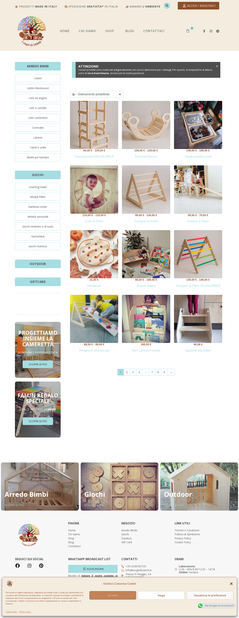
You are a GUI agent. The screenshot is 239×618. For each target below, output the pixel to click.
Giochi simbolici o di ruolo (37, 226)
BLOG (129, 31)
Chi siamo (87, 31)
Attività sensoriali (38, 216)
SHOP (109, 31)
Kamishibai (37, 236)
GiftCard (38, 282)
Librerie (37, 137)
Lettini (38, 78)
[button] (231, 584)
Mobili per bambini (38, 157)
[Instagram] (210, 31)
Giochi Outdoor (38, 246)
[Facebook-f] (204, 31)
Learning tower (38, 187)
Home (65, 31)
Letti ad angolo (38, 98)
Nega (161, 595)
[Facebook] (17, 565)
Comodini (38, 127)
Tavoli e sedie (38, 147)
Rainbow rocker (37, 206)
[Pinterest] (217, 31)
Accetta (113, 595)
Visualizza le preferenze (210, 595)
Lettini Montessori (38, 88)
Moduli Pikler (38, 197)
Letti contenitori (37, 118)
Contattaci (153, 31)
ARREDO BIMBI (38, 66)
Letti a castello (38, 108)
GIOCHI (38, 175)
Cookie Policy (11, 612)
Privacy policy (25, 612)
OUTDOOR (38, 264)
